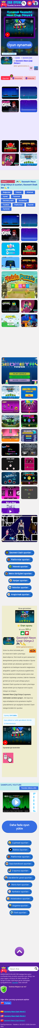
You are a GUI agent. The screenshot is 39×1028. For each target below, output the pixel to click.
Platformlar (18, 205)
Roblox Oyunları (20, 849)
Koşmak (30, 205)
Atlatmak (30, 192)
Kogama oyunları (20, 905)
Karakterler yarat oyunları (20, 877)
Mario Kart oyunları (20, 884)
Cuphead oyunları (20, 842)
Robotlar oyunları (20, 587)
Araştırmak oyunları (20, 594)
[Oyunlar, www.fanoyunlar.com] (13, 3)
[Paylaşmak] (36, 68)
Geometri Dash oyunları (20, 552)
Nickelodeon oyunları (20, 898)
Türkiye (7, 1003)
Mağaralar (6, 192)
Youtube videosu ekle (28, 788)
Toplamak (16, 196)
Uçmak (5, 196)
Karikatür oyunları (20, 891)
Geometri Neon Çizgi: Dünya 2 (14, 1020)
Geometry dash (8, 201)
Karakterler (23, 201)
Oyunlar (5, 78)
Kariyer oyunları (20, 580)
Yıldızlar (18, 192)
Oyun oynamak (19, 45)
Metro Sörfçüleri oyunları (20, 573)
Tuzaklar (6, 205)
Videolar (30, 78)
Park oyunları (20, 912)
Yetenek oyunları (20, 566)
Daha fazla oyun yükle (19, 826)
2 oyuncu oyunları (20, 870)
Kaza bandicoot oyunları (20, 863)
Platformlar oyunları (20, 559)
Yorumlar (17, 78)
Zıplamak (6, 209)
